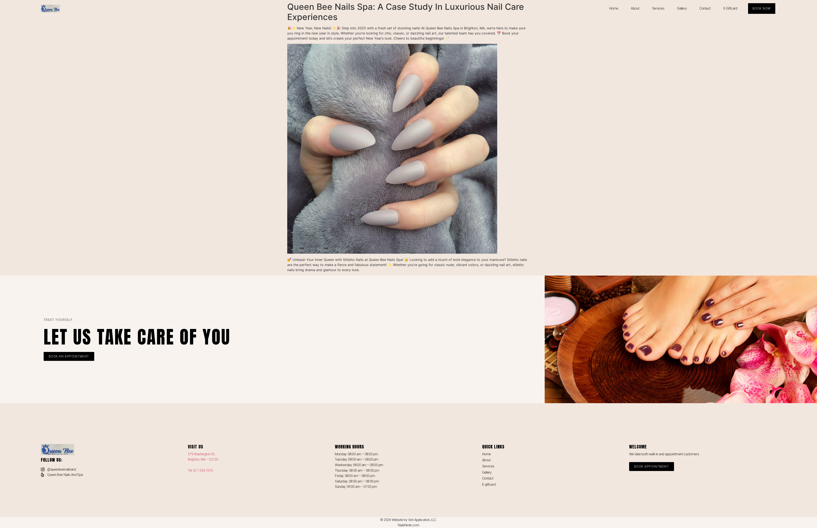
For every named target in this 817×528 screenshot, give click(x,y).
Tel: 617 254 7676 (200, 470)
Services (658, 8)
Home (613, 8)
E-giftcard (730, 8)
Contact (705, 8)
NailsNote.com (408, 525)
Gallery (682, 8)
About (635, 8)
